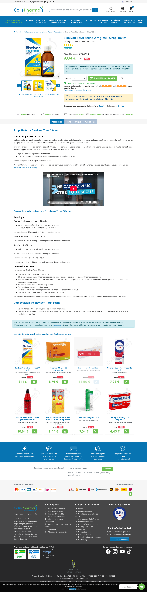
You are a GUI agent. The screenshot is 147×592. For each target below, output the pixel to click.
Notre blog (81, 540)
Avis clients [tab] (90, 122)
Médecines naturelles (54, 516)
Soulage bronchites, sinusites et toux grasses (27, 373)
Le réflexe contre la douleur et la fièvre (119, 422)
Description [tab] (56, 122)
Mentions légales (83, 511)
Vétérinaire (50, 529)
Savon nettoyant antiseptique (27, 422)
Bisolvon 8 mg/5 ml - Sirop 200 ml (27, 369)
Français (127, 2)
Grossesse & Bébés (53, 511)
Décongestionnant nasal (119, 373)
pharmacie (27, 114)
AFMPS (53, 547)
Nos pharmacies (83, 534)
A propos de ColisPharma (87, 519)
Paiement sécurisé (84, 522)
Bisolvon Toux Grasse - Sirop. (26, 167)
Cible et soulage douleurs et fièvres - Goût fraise (58, 423)
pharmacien (57, 325)
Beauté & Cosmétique (54, 509)
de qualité (52, 114)
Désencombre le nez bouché (88, 420)
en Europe (99, 114)
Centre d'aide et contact (86, 524)
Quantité (67, 78)
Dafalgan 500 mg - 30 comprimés (119, 418)
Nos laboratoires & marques (88, 537)
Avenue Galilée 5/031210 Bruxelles (49, 557)
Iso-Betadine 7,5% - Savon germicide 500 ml (27, 418)
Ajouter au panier (103, 78)
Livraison (80, 509)
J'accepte (72, 589)
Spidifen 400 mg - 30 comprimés (58, 369)
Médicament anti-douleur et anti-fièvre (58, 373)
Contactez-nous (19, 2)
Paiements (76, 114)
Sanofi (101, 106)
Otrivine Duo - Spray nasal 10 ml (119, 369)
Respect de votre (123, 114)
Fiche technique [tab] (73, 122)
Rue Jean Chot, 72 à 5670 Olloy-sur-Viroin (71, 576)
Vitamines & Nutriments (55, 532)
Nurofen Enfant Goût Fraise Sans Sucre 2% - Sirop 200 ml (58, 418)
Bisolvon (121, 106)
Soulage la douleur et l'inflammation (89, 371)
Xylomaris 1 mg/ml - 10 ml (89, 417)
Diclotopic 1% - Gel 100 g (88, 368)
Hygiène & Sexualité (54, 514)
